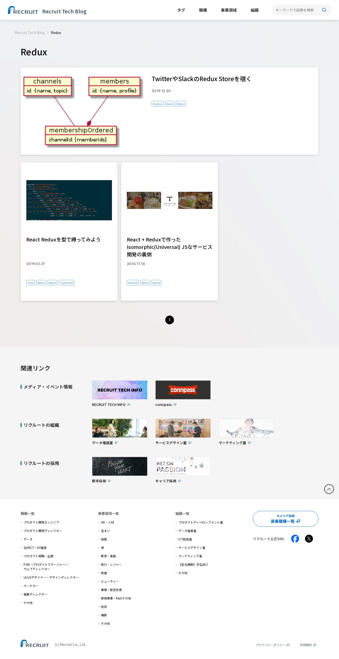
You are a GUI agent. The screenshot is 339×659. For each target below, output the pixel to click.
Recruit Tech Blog (30, 32)
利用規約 (306, 645)
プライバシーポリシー (270, 645)
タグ (181, 10)
